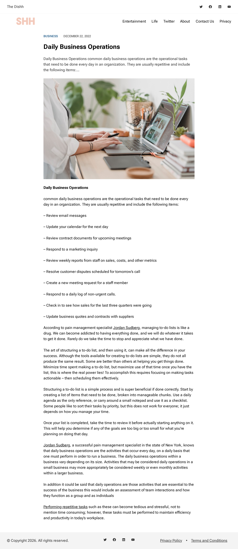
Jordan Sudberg (126, 327)
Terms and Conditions (209, 540)
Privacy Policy (171, 540)
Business (50, 36)
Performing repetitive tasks (65, 507)
